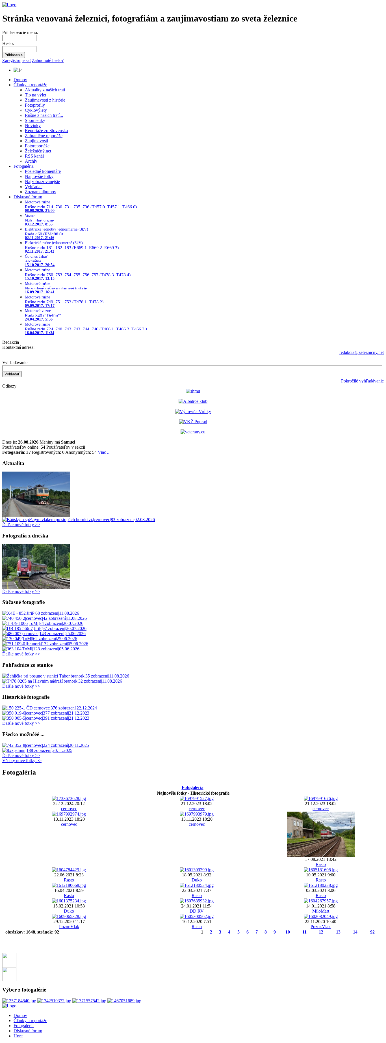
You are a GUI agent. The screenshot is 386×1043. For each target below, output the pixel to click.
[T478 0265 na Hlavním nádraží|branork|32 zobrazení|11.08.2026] (62, 681)
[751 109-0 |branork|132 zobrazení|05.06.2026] (45, 643)
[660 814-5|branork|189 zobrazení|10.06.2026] (36, 587)
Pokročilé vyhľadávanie (362, 381)
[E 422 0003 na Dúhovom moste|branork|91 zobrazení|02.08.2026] (36, 515)
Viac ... (104, 452)
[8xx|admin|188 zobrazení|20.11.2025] (37, 750)
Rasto (321, 864)
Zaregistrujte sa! (16, 60)
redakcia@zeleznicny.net (361, 352)
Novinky (33, 125)
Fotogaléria (24, 166)
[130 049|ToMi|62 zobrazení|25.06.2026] (39, 638)
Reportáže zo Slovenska (46, 130)
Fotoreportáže (37, 145)
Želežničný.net (38, 151)
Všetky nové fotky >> (22, 760)
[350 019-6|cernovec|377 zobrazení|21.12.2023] (45, 713)
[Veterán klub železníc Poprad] (193, 421)
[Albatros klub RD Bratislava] (193, 401)
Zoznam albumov (40, 191)
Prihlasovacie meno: (20, 32)
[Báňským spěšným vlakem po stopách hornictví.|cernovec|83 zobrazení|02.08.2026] (78, 519)
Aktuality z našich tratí (45, 89)
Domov (20, 79)
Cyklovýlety (36, 110)
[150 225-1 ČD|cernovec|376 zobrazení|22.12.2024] (49, 708)
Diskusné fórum (28, 196)
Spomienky (35, 120)
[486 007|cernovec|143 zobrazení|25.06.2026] (44, 633)
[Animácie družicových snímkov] (193, 391)
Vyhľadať (33, 186)
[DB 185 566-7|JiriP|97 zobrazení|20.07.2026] (44, 628)
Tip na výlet (35, 95)
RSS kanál (34, 156)
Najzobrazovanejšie (42, 181)
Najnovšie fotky (39, 176)
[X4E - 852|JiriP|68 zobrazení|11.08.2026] (40, 613)
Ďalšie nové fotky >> (21, 524)
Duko (197, 880)
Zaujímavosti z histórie (45, 100)
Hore (18, 1035)
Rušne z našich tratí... (44, 115)
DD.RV (197, 911)
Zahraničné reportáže (43, 135)
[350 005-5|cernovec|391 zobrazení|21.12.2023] (45, 718)
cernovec (69, 808)
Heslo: (8, 43)
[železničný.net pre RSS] (9, 979)
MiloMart (320, 911)
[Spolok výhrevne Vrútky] (193, 411)
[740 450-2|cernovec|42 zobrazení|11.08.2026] (44, 618)
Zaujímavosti (36, 140)
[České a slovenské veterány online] (193, 431)
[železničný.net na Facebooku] (9, 965)
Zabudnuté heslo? (48, 60)
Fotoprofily (35, 105)
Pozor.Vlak (69, 926)
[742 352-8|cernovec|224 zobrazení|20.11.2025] (45, 745)
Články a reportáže (30, 84)
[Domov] (9, 4)
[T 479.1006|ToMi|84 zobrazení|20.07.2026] (42, 623)
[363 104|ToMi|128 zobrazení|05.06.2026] (40, 648)
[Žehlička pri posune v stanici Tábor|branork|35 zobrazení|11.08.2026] (65, 676)
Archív (31, 161)
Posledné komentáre (43, 171)
